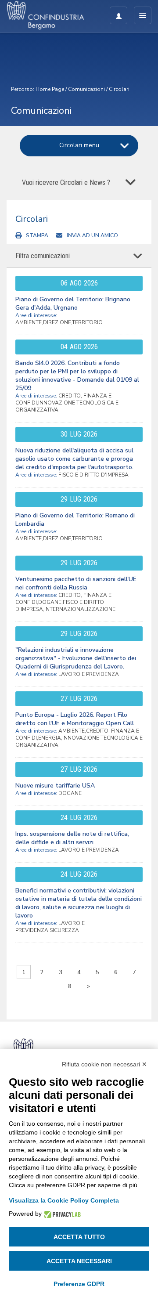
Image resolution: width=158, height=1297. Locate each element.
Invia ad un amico (92, 235)
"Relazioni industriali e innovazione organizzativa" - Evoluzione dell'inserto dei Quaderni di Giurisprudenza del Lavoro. (75, 658)
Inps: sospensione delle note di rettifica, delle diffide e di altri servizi (72, 838)
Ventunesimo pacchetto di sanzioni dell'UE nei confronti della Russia (75, 583)
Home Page (50, 89)
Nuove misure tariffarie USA (55, 785)
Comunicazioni (86, 89)
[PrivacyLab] (61, 1214)
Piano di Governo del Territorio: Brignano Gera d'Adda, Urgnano (72, 303)
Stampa (37, 235)
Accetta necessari (79, 1260)
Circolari (119, 89)
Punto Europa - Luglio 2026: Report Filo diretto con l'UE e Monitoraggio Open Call (74, 719)
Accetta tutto (79, 1236)
